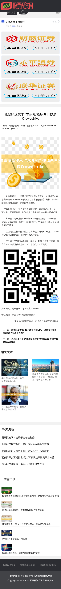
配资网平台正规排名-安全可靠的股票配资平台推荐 (27, 457)
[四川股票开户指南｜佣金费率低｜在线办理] (14, 394)
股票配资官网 (9, 564)
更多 (54, 21)
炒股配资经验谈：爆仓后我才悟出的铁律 (22, 464)
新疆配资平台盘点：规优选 (14, 538)
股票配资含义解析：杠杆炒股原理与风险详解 (25, 450)
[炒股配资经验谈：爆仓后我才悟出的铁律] (6, 546)
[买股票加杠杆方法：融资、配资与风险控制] (14, 367)
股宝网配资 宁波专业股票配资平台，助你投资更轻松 (26, 524)
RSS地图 (37, 575)
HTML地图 (47, 575)
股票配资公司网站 (48, 564)
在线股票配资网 (27, 564)
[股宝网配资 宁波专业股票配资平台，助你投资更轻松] (6, 518)
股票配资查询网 (37, 580)
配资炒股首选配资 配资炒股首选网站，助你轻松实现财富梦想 (30, 495)
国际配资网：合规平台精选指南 (18, 437)
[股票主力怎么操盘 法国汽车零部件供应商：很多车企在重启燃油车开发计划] (45, 365)
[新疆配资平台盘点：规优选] (6, 532)
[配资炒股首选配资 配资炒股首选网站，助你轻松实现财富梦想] (6, 489)
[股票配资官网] (17, 5)
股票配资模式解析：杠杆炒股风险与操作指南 (25, 444)
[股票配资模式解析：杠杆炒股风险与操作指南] (6, 504)
